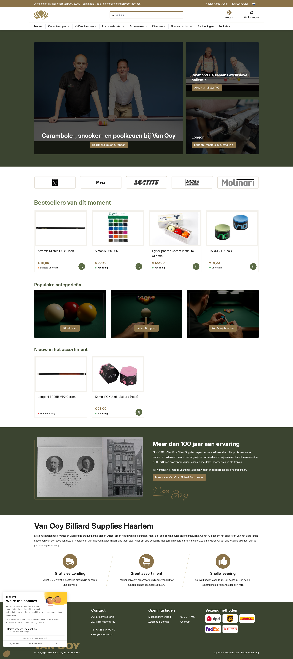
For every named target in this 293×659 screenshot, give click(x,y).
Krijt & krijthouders (222, 328)
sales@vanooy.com (102, 634)
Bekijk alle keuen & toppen (108, 144)
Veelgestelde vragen (217, 3)
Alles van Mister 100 (206, 87)
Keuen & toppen (146, 328)
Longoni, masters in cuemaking (213, 144)
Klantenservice (240, 3)
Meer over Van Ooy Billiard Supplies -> (179, 477)
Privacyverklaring (250, 652)
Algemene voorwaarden (226, 652)
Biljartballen (70, 328)
